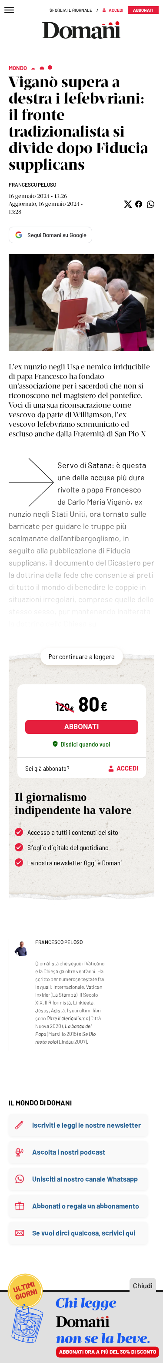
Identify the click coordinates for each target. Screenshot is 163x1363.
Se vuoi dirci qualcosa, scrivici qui (83, 1233)
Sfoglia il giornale (71, 10)
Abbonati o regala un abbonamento (85, 1206)
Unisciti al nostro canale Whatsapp (85, 1179)
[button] (127, 204)
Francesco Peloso (32, 184)
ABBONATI (81, 727)
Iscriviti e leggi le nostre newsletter (86, 1125)
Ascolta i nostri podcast (68, 1152)
